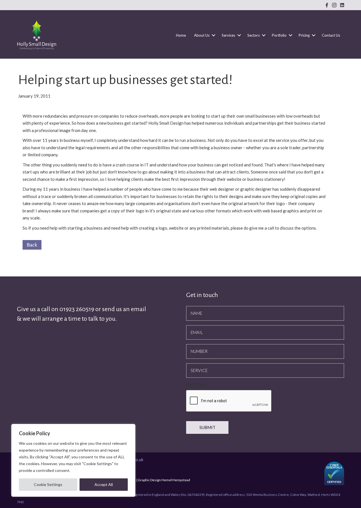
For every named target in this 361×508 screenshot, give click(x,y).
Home (181, 35)
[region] (73, 460)
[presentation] (229, 401)
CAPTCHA (196, 384)
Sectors (253, 35)
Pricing (304, 35)
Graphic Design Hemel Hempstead (164, 480)
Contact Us (331, 35)
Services (228, 35)
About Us (202, 35)
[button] (213, 35)
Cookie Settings (48, 484)
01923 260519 (77, 309)
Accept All (103, 484)
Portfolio (279, 35)
